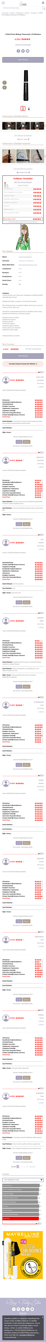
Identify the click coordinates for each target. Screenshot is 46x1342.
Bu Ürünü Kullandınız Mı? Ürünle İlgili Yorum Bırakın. (23, 222)
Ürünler (12, 13)
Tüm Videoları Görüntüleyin (23, 135)
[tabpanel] (26, 85)
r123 (42, 539)
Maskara (34, 13)
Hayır (26, 442)
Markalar (23, 1315)
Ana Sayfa (5, 13)
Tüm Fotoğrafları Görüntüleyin (23, 169)
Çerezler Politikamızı (27, 1335)
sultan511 (40, 618)
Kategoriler (19, 13)
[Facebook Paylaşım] (18, 51)
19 (27, 1166)
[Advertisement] (23, 23)
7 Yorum (41, 790)
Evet (19, 442)
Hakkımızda (23, 1313)
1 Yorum (41, 467)
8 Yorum (41, 386)
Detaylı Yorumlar (23, 185)
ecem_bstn (40, 377)
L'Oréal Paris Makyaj (25, 257)
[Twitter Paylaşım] (23, 51)
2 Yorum (41, 549)
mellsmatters (39, 936)
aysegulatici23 (39, 702)
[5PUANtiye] (14, 1309)
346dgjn (41, 1015)
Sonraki (32, 1166)
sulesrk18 (40, 858)
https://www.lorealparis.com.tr (28, 265)
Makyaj (27, 13)
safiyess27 (40, 457)
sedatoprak (40, 1093)
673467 (41, 780)
